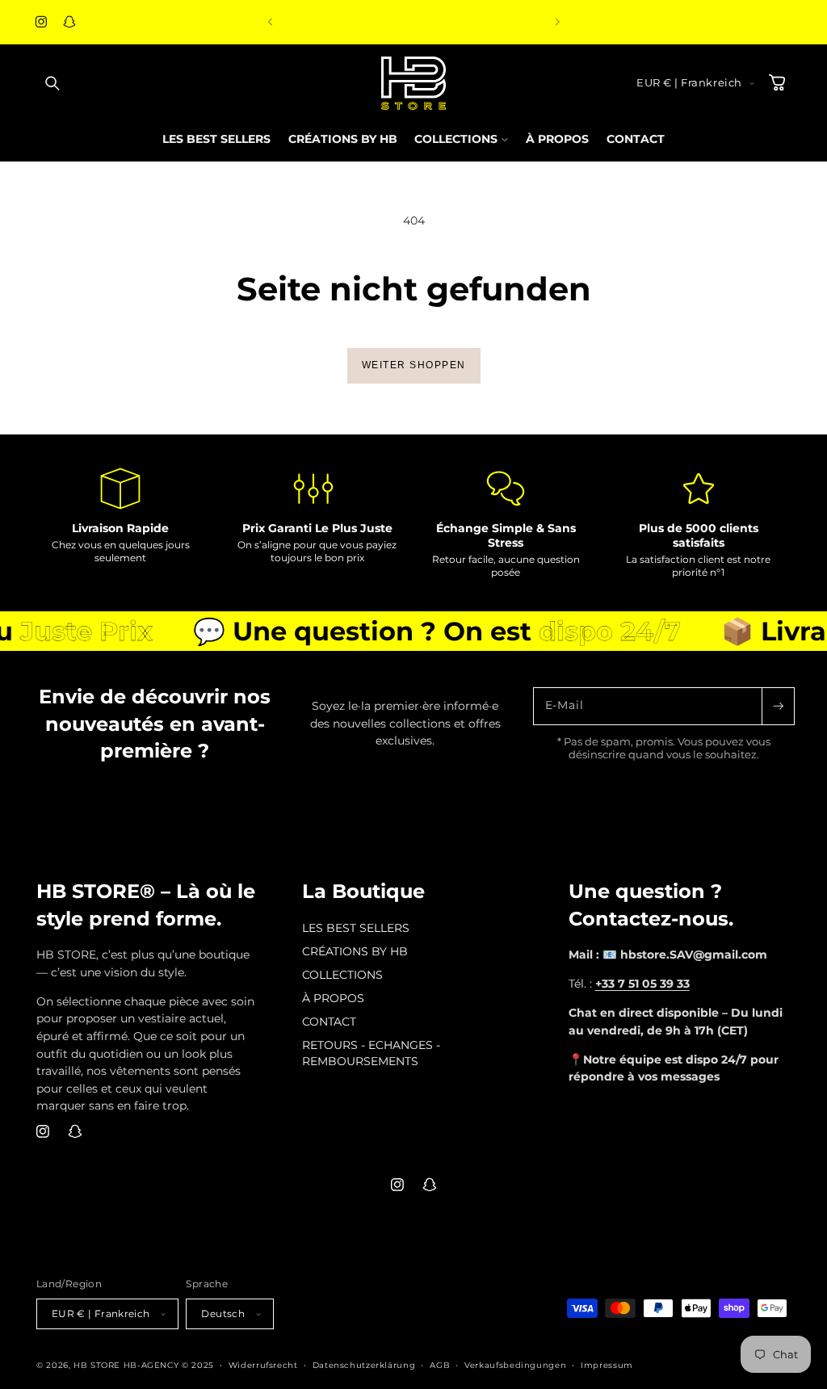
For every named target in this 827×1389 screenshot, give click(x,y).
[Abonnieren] (778, 706)
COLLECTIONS (342, 974)
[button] (52, 83)
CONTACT (329, 1021)
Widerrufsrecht (263, 1365)
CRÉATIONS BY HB (355, 951)
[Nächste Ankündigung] (557, 22)
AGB (440, 1365)
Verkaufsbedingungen (515, 1365)
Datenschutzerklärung (364, 1365)
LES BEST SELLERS (355, 928)
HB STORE (98, 1365)
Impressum (607, 1365)
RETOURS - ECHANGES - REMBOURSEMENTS (371, 1053)
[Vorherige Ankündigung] (269, 22)
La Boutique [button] (363, 891)
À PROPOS (333, 998)
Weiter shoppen (414, 365)
